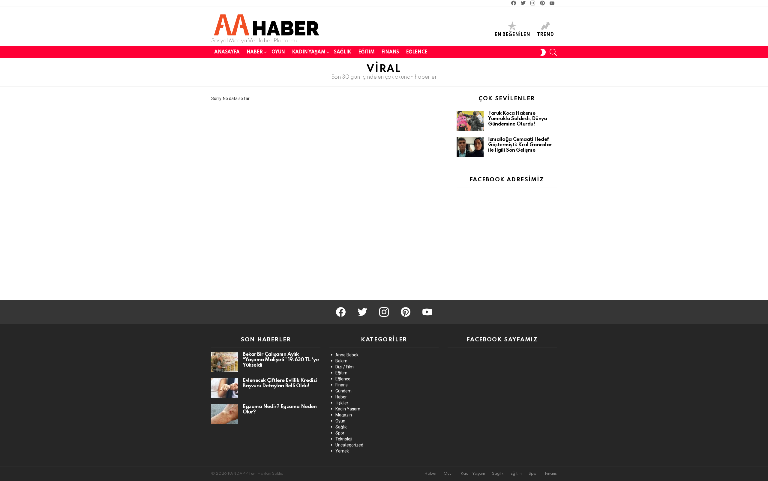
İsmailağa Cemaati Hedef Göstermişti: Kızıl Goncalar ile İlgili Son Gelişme (520, 145)
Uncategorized (349, 445)
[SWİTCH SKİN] (543, 52)
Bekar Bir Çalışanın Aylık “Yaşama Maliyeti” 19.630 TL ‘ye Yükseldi (281, 360)
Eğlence (417, 52)
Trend (545, 34)
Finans (390, 52)
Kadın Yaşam (308, 52)
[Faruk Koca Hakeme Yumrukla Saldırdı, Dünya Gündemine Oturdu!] (470, 121)
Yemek (342, 451)
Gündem (343, 391)
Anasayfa (227, 52)
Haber (255, 52)
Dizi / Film (344, 367)
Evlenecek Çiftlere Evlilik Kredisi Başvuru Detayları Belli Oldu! (280, 383)
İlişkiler (341, 403)
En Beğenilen (512, 34)
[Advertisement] (502, 248)
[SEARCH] (553, 52)
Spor (339, 433)
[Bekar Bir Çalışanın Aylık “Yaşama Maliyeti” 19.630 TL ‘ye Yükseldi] (224, 362)
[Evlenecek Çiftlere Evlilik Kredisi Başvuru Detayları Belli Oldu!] (224, 388)
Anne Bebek (346, 354)
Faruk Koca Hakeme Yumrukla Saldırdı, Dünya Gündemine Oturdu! (517, 119)
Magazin (343, 415)
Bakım (341, 360)
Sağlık (342, 52)
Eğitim (366, 52)
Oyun (278, 52)
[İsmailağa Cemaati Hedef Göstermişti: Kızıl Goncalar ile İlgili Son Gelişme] (470, 147)
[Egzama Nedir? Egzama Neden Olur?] (224, 414)
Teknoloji (343, 439)
